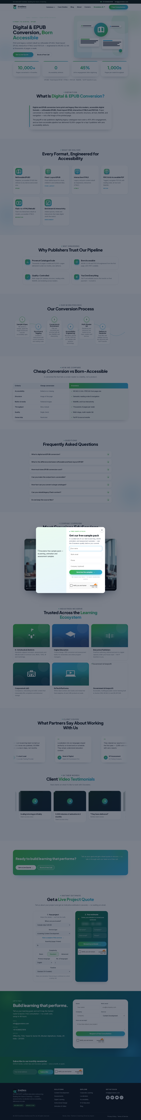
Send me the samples (85, 572)
